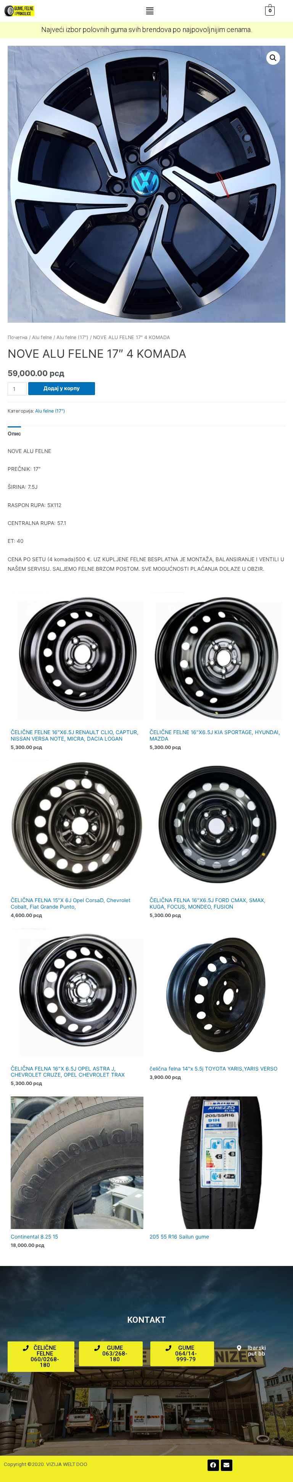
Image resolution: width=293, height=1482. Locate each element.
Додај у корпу (61, 388)
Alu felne (42, 337)
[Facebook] (213, 1465)
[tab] (14, 433)
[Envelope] (226, 1465)
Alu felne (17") (72, 337)
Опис (14, 434)
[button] (149, 11)
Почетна (17, 337)
